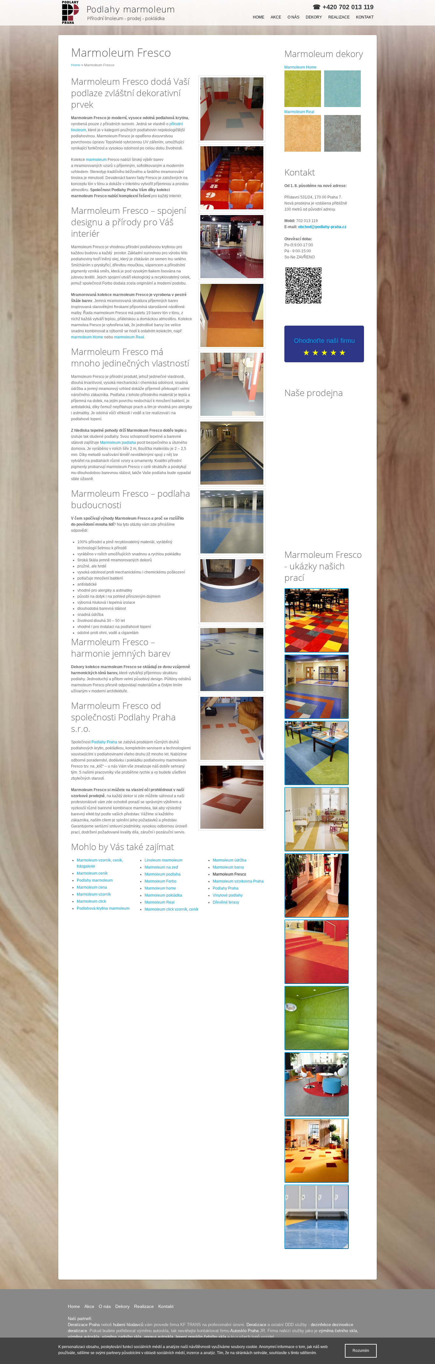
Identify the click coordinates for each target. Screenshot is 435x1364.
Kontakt (365, 17)
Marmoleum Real (160, 902)
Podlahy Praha (104, 742)
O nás (293, 17)
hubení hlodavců (128, 1324)
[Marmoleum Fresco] (120, 13)
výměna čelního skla (338, 1330)
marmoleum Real (129, 337)
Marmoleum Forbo (160, 881)
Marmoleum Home (300, 67)
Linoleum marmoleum (163, 860)
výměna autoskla (83, 1336)
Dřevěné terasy (226, 902)
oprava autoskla (158, 1336)
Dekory (314, 17)
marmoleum (96, 159)
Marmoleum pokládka (163, 895)
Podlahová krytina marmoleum (103, 908)
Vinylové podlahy (228, 895)
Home (258, 17)
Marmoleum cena (92, 887)
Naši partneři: (80, 1318)
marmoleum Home (87, 337)
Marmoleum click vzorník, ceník (171, 909)
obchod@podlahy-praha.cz (322, 227)
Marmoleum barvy (228, 867)
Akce (276, 17)
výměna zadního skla (121, 1336)
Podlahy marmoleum (95, 880)
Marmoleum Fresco (229, 874)
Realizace (339, 17)
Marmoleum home (160, 888)
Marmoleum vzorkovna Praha (238, 881)
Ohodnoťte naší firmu (324, 340)
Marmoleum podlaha (118, 442)
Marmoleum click (91, 901)
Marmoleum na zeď (161, 867)
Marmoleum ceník (92, 873)
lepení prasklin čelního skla (201, 1336)
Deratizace (256, 1324)
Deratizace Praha (84, 1324)
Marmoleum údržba (229, 860)
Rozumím (361, 1350)
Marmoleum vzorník (94, 894)
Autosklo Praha (244, 1330)
